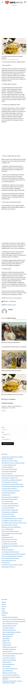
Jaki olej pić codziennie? (8, 549)
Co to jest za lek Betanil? (8, 508)
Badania (4, 602)
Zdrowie (4, 615)
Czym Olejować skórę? (7, 501)
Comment (3, 410)
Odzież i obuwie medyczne (9, 630)
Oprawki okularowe (7, 651)
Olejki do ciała (6, 640)
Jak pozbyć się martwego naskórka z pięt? (12, 484)
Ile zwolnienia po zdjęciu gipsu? (10, 503)
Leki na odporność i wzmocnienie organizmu (13, 621)
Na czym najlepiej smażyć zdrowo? (10, 558)
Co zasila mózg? (6, 562)
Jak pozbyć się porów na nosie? (10, 460)
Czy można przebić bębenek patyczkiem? (12, 556)
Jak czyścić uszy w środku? (8, 516)
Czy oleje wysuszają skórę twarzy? (10, 505)
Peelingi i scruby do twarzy (9, 673)
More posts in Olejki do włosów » (20, 319)
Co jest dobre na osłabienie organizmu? (12, 480)
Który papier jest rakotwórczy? (10, 478)
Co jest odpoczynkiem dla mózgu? (10, 552)
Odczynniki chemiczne (8, 628)
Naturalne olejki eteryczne (9, 625)
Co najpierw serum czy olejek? (9, 543)
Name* (3, 427)
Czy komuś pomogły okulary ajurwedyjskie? (13, 486)
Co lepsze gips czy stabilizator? (10, 512)
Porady (3, 610)
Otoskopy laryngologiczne (9, 660)
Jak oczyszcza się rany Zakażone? (10, 497)
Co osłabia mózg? (6, 495)
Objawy (3, 608)
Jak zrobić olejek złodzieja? (8, 493)
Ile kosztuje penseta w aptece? (9, 525)
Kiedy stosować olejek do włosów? (10, 531)
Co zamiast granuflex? (7, 467)
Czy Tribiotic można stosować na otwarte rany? (14, 522)
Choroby (4, 604)
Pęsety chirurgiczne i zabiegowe (10, 675)
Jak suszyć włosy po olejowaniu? (10, 510)
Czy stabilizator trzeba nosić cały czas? (12, 520)
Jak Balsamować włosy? (7, 537)
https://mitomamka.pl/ (16, 298)
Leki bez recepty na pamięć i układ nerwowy (13, 619)
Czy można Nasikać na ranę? (9, 465)
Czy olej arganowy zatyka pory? (10, 482)
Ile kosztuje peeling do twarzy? (10, 499)
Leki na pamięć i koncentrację (10, 623)
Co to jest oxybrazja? (7, 473)
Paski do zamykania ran (8, 664)
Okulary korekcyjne (7, 636)
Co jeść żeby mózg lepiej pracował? (11, 490)
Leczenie (4, 606)
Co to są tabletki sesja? (7, 529)
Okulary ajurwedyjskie (8, 634)
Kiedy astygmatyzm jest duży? (9, 539)
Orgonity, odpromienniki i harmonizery (12, 653)
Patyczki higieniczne (7, 670)
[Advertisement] (14, 22)
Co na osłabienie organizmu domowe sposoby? (14, 554)
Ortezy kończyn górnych (8, 658)
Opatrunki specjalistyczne (9, 649)
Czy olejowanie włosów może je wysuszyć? (12, 518)
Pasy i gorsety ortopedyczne (9, 668)
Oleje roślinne (6, 638)
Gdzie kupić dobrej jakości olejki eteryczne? (13, 475)
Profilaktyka (5, 613)
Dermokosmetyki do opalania (10, 617)
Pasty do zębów (6, 666)
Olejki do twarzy (6, 643)
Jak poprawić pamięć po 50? (9, 560)
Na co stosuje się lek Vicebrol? (9, 469)
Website (3, 437)
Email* (3, 432)
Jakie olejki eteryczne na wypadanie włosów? (13, 463)
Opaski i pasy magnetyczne (9, 647)
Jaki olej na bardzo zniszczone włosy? (12, 394)
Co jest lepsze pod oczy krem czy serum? (12, 564)
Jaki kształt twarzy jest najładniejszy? (11, 527)
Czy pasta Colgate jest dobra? (9, 488)
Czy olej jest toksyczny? (8, 514)
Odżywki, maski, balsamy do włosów (11, 632)
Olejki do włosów (6, 645)
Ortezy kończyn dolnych (8, 655)
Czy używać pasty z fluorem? (9, 541)
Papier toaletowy (6, 662)
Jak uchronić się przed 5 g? (8, 567)
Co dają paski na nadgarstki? (9, 471)
